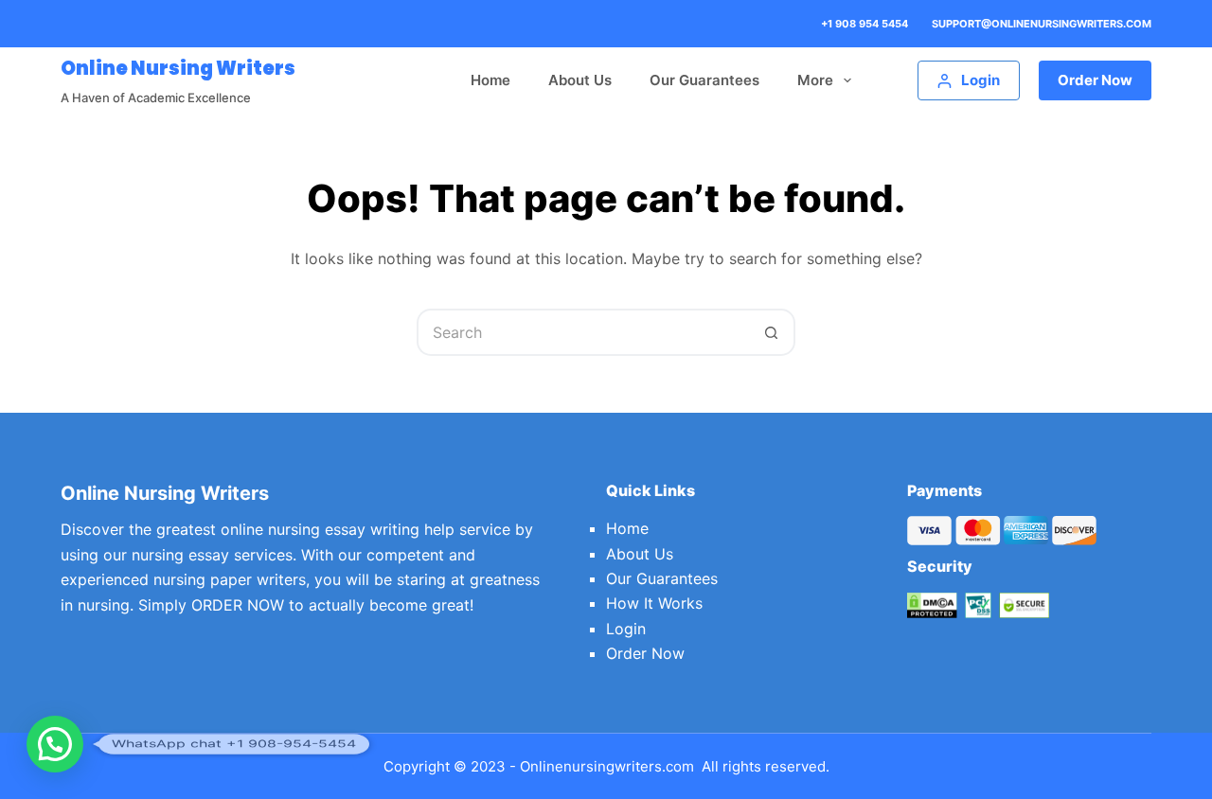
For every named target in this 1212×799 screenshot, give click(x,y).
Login (626, 628)
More (815, 80)
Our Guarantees (704, 80)
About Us (580, 80)
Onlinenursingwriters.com (607, 766)
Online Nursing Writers (178, 68)
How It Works (654, 603)
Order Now (1095, 80)
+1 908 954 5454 (864, 23)
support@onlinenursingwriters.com (1041, 23)
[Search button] (771, 332)
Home (490, 80)
